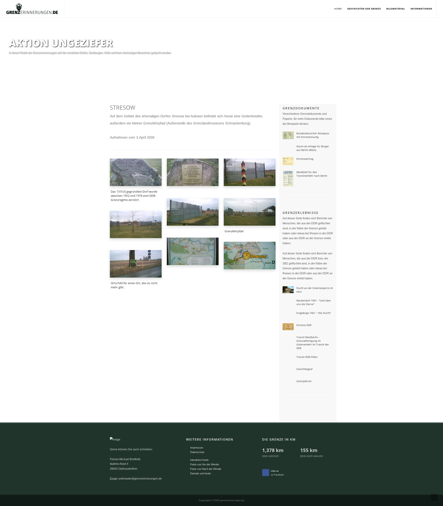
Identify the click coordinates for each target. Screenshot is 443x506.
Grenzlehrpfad (234, 231)
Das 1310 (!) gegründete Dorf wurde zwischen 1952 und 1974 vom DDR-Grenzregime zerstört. (134, 195)
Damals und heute (200, 473)
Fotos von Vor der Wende (204, 464)
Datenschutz (197, 452)
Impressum (196, 447)
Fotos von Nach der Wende (205, 468)
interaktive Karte (199, 459)
